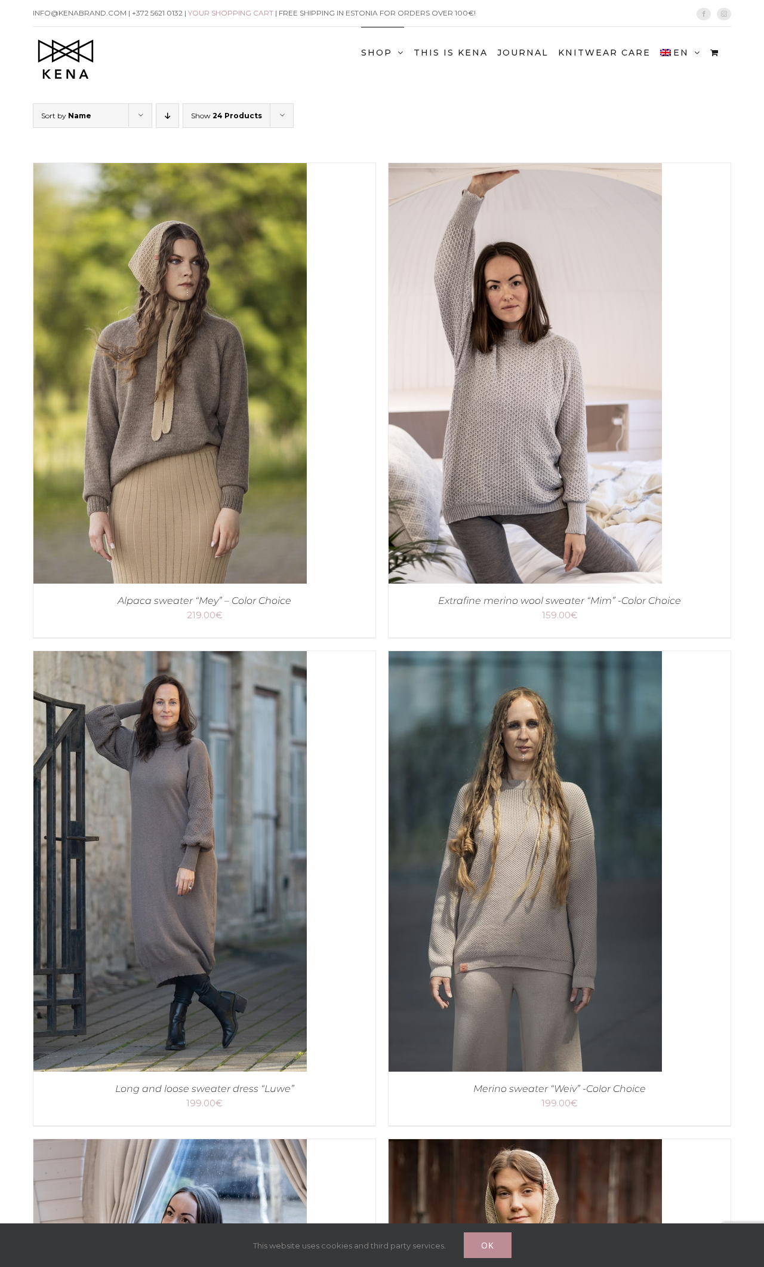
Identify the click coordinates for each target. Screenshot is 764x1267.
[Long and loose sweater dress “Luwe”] (170, 659)
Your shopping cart (230, 12)
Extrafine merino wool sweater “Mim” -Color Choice (559, 600)
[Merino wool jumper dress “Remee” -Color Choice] (170, 1148)
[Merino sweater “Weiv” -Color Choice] (525, 659)
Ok (487, 1245)
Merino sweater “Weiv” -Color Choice (559, 1088)
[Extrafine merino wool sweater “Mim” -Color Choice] (525, 171)
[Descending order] (167, 115)
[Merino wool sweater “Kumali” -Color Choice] (525, 1148)
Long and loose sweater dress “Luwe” (204, 1088)
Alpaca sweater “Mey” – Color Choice (204, 600)
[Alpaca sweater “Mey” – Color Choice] (170, 171)
